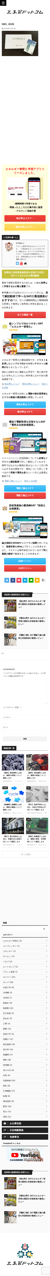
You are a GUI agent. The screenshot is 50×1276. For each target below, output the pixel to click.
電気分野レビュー (30, 384)
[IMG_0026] (25, 580)
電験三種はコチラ (25, 495)
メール (6, 717)
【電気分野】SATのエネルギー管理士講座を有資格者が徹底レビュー (31, 621)
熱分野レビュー (12, 384)
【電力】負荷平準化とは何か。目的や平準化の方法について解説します (36, 807)
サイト (5, 727)
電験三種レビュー (13, 481)
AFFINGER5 (37, 1272)
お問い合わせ (38, 1239)
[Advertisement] (25, 85)
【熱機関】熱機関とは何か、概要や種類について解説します (12, 807)
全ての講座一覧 (25, 314)
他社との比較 (30, 481)
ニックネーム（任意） (12, 707)
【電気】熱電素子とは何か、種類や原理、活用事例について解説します (36, 839)
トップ (9, 1239)
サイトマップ (27, 1239)
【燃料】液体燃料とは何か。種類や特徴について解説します (36, 775)
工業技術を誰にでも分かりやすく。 (25, 1268)
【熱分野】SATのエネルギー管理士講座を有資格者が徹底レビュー (31, 604)
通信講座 (17, 1239)
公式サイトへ (25, 568)
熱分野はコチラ (24, 218)
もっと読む (26, 854)
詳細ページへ (25, 561)
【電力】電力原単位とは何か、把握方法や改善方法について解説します (12, 839)
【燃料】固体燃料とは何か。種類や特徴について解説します (12, 775)
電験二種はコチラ (25, 488)
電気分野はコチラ (24, 227)
